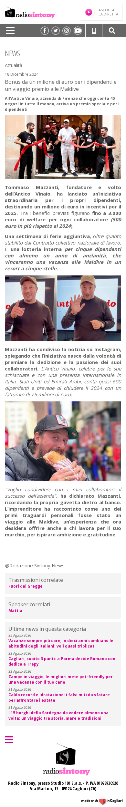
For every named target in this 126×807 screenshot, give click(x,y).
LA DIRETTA (108, 11)
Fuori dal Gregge (25, 586)
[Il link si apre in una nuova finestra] (44, 30)
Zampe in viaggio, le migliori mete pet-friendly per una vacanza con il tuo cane (60, 679)
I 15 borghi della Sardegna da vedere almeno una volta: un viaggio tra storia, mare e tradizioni (58, 715)
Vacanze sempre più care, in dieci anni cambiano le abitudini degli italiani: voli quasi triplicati (60, 643)
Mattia (15, 610)
